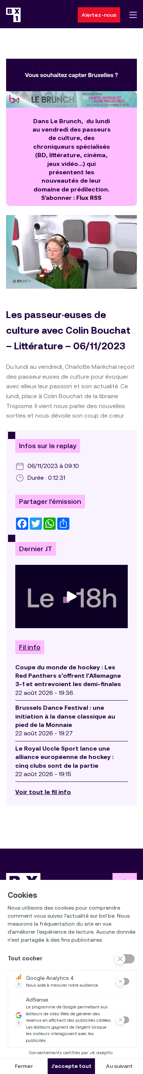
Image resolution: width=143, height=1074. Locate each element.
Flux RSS (88, 197)
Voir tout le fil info (43, 792)
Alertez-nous (99, 15)
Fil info (29, 647)
